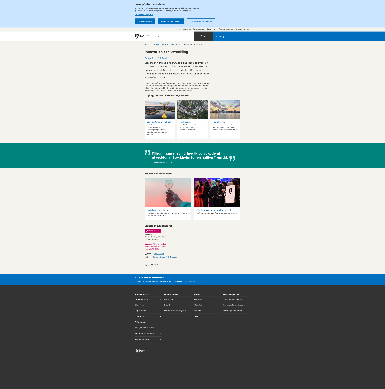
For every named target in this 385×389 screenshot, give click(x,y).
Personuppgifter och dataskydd (234, 305)
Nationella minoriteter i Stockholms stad (157, 281)
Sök (205, 36)
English (150, 58)
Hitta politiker (198, 305)
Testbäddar (185, 121)
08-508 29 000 (159, 254)
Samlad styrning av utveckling (159, 122)
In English (212, 29)
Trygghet (138, 281)
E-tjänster (167, 305)
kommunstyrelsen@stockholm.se (165, 257)
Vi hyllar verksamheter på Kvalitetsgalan (214, 210)
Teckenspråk (200, 29)
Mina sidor (197, 311)
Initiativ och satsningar (157, 210)
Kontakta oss (198, 299)
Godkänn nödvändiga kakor (171, 21)
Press (196, 316)
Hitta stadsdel (169, 299)
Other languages (227, 29)
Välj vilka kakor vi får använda (201, 21)
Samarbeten (218, 121)
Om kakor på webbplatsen (144, 15)
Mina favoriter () (185, 29)
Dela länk (163, 58)
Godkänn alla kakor (145, 21)
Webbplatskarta (243, 29)
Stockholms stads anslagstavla (175, 311)
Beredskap (178, 281)
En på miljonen (189, 281)
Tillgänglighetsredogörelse (232, 299)
